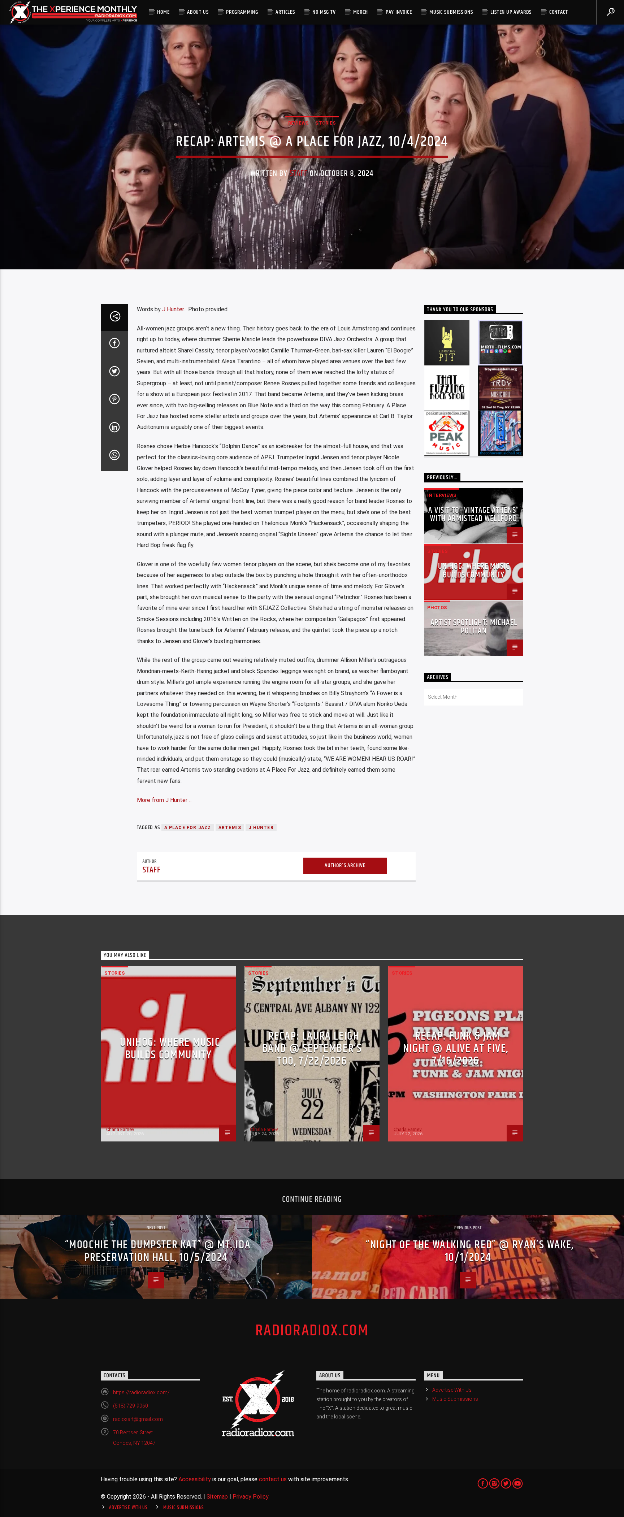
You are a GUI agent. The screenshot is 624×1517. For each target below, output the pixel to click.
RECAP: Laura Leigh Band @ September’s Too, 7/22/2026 (312, 1048)
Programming (242, 12)
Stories (325, 123)
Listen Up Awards (511, 12)
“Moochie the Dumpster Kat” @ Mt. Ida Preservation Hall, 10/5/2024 (158, 1251)
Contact (558, 12)
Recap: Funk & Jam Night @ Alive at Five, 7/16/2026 (455, 1048)
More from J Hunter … (164, 800)
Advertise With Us (452, 1390)
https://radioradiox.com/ (141, 1392)
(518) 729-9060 (130, 1406)
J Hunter (173, 309)
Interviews (441, 495)
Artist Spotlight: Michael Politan (473, 627)
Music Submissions (451, 12)
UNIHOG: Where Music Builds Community (474, 570)
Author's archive (345, 865)
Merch (360, 12)
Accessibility (194, 1479)
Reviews (298, 123)
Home (163, 12)
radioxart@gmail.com (138, 1419)
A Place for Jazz (187, 827)
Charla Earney (120, 1129)
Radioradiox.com (312, 1330)
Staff (299, 173)
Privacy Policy (251, 1496)
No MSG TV (323, 12)
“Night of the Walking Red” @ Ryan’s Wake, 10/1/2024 (470, 1251)
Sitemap (217, 1496)
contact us (273, 1479)
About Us (197, 12)
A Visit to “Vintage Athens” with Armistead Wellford (473, 514)
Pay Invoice (399, 12)
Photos (437, 607)
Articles (285, 12)
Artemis (229, 827)
